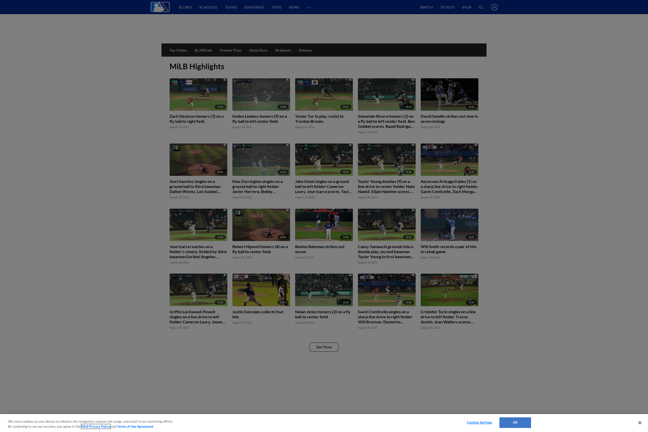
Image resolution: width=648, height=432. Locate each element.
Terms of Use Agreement (135, 426)
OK (515, 422)
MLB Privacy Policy (96, 426)
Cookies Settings (479, 422)
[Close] (639, 422)
